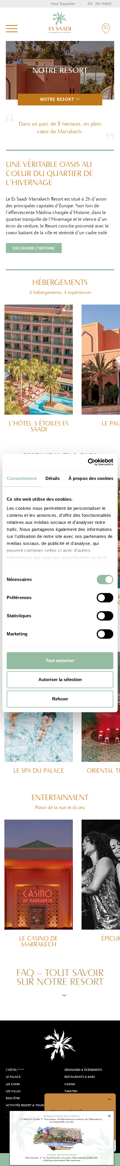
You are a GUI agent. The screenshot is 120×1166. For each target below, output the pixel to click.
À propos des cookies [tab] (90, 478)
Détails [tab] (52, 478)
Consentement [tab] (22, 478)
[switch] (105, 597)
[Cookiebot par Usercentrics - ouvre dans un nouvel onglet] (87, 462)
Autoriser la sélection (60, 679)
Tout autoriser (60, 660)
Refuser (60, 698)
